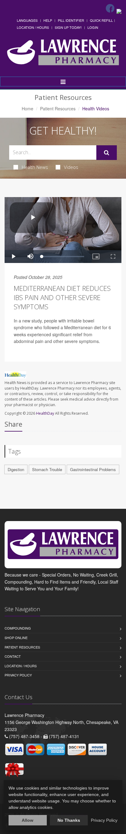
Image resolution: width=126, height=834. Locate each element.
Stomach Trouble (47, 469)
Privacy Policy (18, 674)
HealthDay (45, 413)
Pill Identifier (71, 20)
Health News (35, 167)
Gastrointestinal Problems (93, 469)
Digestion (16, 469)
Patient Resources (58, 108)
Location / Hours (33, 27)
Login (92, 27)
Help (47, 20)
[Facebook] (110, 8)
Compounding (18, 628)
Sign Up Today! (68, 27)
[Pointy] (119, 11)
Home (27, 108)
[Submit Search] (106, 152)
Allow (27, 820)
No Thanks (68, 820)
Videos (71, 167)
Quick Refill (101, 20)
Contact (13, 656)
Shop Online (16, 637)
